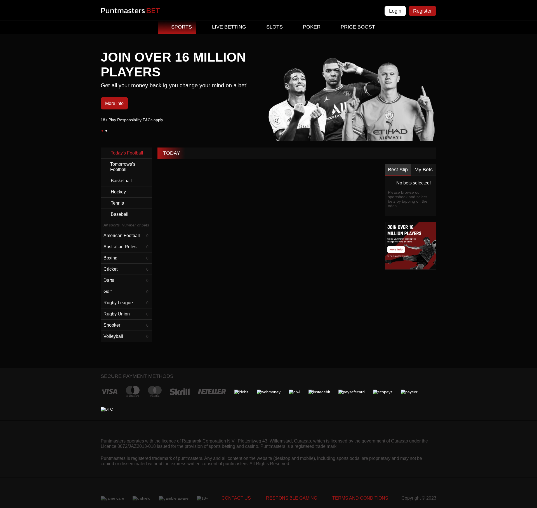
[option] (268, 86)
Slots (274, 27)
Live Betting (229, 27)
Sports (181, 27)
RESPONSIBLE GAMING (291, 498)
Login (395, 11)
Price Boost (358, 27)
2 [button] (106, 131)
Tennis (117, 203)
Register (422, 11)
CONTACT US (236, 498)
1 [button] (102, 131)
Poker (312, 27)
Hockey (118, 191)
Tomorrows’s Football (122, 167)
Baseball (119, 214)
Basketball (121, 180)
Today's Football (127, 153)
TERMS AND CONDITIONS (360, 498)
